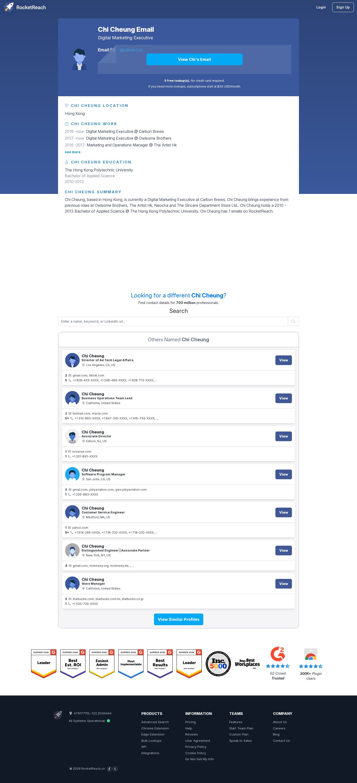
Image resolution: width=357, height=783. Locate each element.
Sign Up (343, 7)
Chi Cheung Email (126, 29)
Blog (276, 734)
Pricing (190, 722)
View (283, 360)
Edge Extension (152, 734)
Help (188, 728)
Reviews (191, 734)
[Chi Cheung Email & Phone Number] (72, 360)
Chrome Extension (155, 728)
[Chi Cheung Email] (79, 56)
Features (235, 722)
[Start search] (293, 321)
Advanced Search (155, 722)
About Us (280, 722)
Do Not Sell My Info (199, 759)
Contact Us (281, 741)
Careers (279, 728)
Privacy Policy (195, 747)
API (143, 747)
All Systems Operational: (87, 721)
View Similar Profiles (178, 619)
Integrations (150, 753)
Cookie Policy (195, 753)
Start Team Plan (241, 728)
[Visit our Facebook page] (109, 769)
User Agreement (197, 741)
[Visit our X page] (115, 769)
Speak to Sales (240, 741)
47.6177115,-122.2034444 (92, 713)
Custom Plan (238, 734)
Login (321, 7)
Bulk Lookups (151, 741)
